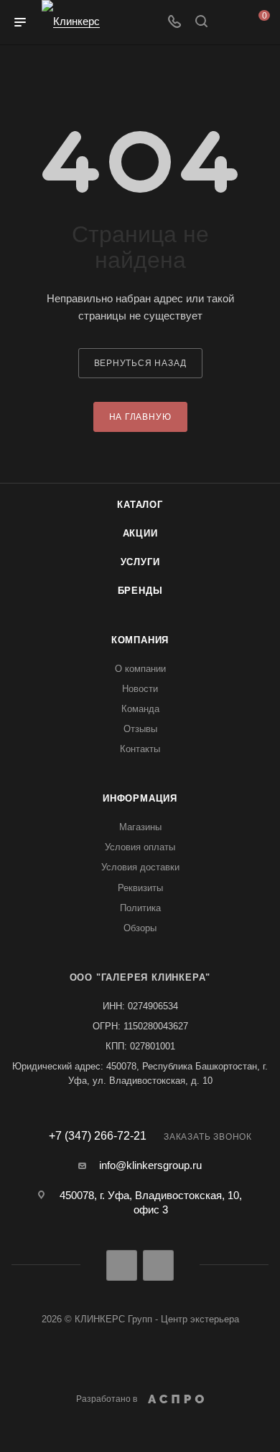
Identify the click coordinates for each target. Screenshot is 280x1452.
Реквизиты (140, 888)
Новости (140, 688)
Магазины (140, 827)
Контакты (140, 749)
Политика (140, 908)
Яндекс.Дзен (158, 1265)
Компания (140, 640)
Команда (140, 708)
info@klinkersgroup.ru (150, 1165)
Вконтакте (121, 1265)
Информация (140, 798)
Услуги (140, 562)
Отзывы (140, 728)
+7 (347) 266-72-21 (97, 1136)
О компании (140, 668)
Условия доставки (140, 867)
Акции (140, 533)
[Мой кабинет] (228, 22)
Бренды (140, 590)
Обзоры (140, 928)
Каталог (140, 504)
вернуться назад (140, 363)
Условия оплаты (140, 847)
